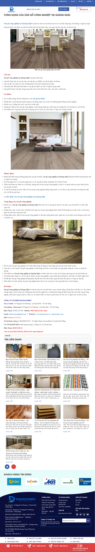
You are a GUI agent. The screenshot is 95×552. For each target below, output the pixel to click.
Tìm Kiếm (64, 9)
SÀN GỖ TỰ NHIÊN (35, 538)
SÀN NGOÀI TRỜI (13, 541)
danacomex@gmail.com (17, 314)
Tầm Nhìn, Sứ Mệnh (65, 507)
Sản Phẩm (79, 500)
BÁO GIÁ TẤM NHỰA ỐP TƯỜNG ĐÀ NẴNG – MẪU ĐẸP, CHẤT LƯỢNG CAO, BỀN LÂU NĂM (47, 392)
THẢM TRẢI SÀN (78, 538)
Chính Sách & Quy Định (49, 505)
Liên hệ (89, 1)
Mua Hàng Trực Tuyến (65, 513)
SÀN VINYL (76, 541)
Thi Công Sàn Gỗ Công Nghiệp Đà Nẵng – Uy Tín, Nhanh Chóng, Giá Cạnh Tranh (47, 422)
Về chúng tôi (50, 1)
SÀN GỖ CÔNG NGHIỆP (59, 538)
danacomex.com (57, 314)
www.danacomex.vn (43, 314)
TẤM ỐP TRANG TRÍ (57, 541)
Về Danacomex (63, 500)
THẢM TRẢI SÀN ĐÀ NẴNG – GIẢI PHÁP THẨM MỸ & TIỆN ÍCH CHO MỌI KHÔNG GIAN (18, 392)
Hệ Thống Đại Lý (62, 1)
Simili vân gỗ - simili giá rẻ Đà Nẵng (75, 390)
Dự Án (73, 1)
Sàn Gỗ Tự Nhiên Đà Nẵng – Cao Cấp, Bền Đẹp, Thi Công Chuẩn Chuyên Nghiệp (17, 422)
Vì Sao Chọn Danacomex (62, 503)
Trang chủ (38, 1)
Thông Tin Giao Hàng (48, 502)
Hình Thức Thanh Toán (48, 500)
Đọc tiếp (10, 371)
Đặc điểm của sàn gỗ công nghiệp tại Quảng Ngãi (25, 197)
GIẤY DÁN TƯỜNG (35, 541)
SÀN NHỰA (10, 538)
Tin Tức (78, 502)
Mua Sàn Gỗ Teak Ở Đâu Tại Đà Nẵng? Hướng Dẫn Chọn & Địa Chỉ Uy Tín (18, 361)
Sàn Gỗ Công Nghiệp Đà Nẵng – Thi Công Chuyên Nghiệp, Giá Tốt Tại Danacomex (76, 361)
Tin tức (81, 1)
